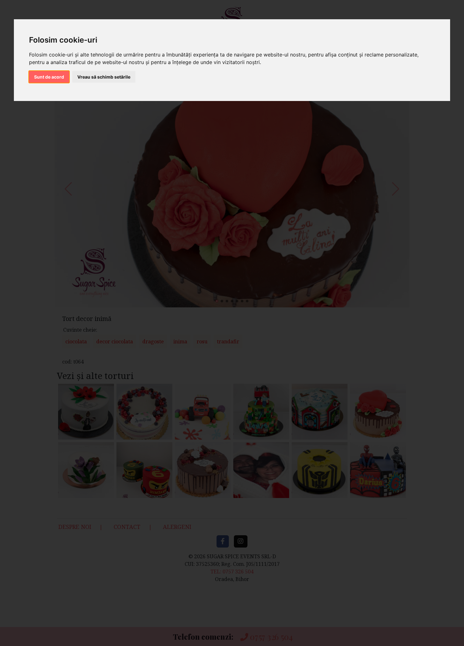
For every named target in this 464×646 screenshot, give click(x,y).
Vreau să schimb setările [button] (103, 77)
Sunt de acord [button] (49, 77)
